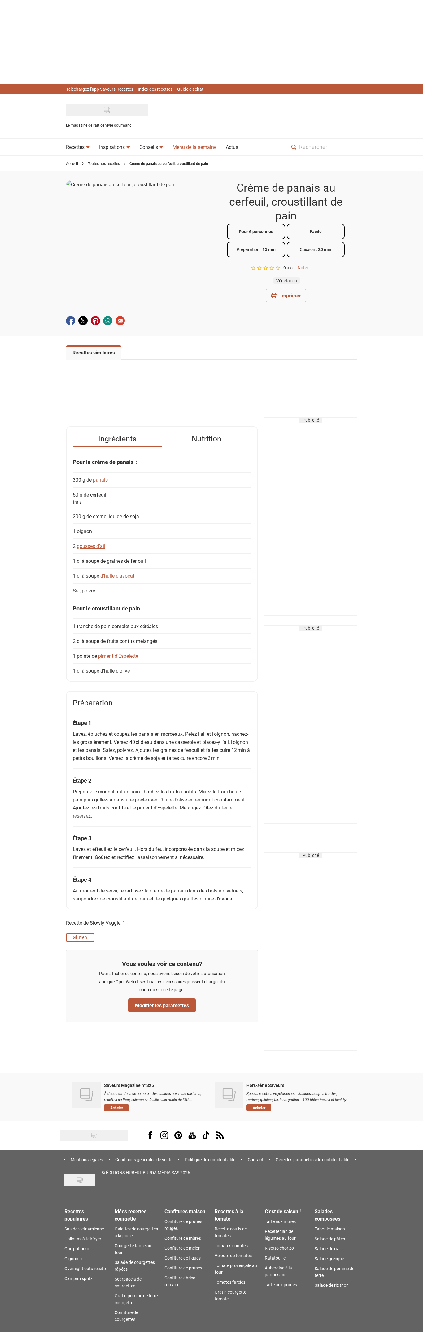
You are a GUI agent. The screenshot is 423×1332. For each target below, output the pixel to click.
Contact (255, 1159)
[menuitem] (77, 147)
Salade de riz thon (332, 1285)
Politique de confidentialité (210, 1159)
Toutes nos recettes (104, 163)
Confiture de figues (182, 1258)
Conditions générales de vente (143, 1159)
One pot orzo (76, 1249)
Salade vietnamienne (84, 1229)
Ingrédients (117, 438)
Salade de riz (327, 1249)
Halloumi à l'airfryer (82, 1239)
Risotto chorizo (279, 1248)
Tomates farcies (230, 1282)
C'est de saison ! (283, 1211)
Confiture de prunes (183, 1268)
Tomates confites (231, 1245)
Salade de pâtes (330, 1239)
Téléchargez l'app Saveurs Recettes (99, 89)
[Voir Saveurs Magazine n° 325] (86, 1095)
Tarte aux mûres (280, 1221)
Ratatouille (275, 1258)
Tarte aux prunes (281, 1284)
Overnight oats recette (85, 1268)
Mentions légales (87, 1159)
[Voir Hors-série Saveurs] (229, 1095)
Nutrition (206, 438)
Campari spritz (78, 1278)
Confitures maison (184, 1211)
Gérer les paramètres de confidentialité (312, 1159)
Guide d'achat (190, 89)
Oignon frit (74, 1258)
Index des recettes (155, 89)
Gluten (80, 937)
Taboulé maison (330, 1229)
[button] (286, 295)
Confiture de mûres (182, 1238)
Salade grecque (329, 1258)
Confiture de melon (182, 1248)
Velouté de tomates (233, 1255)
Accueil (72, 163)
